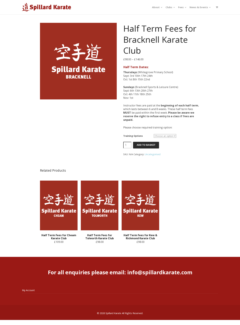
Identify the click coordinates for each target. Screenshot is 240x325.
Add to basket (146, 145)
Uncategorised (152, 154)
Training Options (133, 135)
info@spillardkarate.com (159, 272)
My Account (28, 290)
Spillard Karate (113, 313)
